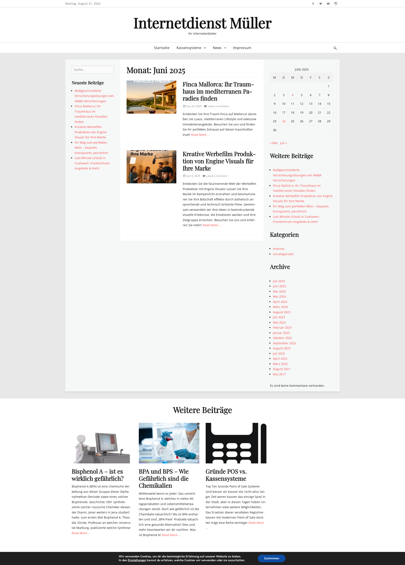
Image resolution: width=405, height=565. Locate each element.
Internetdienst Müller (203, 22)
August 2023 (281, 312)
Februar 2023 (282, 327)
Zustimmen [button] (271, 558)
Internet (278, 249)
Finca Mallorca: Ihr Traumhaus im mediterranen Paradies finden (218, 91)
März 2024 (280, 307)
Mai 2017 (279, 374)
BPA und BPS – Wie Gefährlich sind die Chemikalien (164, 478)
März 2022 (280, 364)
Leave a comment (218, 106)
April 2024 (280, 302)
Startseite (161, 47)
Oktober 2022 (282, 338)
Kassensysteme (189, 47)
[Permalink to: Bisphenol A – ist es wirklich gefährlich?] (102, 443)
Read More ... (81, 533)
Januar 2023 (281, 333)
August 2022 (281, 348)
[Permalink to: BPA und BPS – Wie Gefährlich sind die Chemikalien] (169, 443)
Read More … (200, 135)
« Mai (274, 143)
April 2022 (280, 359)
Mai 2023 (279, 322)
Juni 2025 (279, 286)
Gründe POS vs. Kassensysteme (226, 474)
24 (283, 121)
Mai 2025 (279, 291)
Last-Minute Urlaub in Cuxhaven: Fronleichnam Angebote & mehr (92, 163)
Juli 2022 (279, 353)
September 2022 (284, 343)
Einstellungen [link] (137, 560)
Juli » (283, 143)
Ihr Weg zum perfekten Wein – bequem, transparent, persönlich (91, 147)
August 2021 (281, 369)
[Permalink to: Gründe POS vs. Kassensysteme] (236, 443)
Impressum (242, 47)
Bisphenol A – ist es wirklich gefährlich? (98, 474)
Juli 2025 (279, 281)
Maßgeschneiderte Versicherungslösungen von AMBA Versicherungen (94, 96)
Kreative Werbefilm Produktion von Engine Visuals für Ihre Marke (219, 161)
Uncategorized (283, 254)
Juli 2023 (279, 317)
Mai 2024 (279, 296)
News (217, 47)
